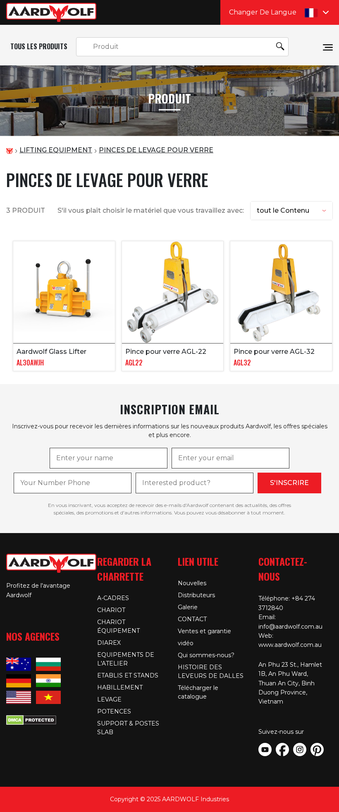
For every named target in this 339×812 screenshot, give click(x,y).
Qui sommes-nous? (206, 655)
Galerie (188, 607)
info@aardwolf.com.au (290, 626)
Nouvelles (192, 583)
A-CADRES (113, 598)
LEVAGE (109, 699)
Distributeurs (196, 595)
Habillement (120, 687)
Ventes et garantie (204, 631)
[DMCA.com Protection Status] (31, 719)
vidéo (185, 643)
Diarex (109, 642)
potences (114, 711)
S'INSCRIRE (289, 483)
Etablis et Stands (127, 675)
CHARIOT (111, 610)
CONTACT (192, 619)
